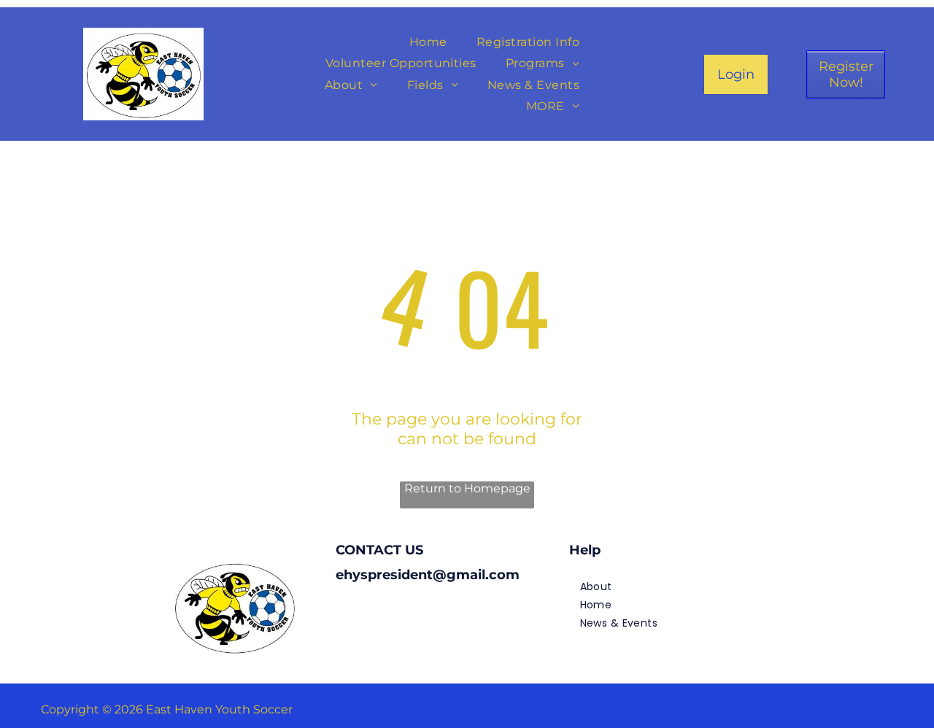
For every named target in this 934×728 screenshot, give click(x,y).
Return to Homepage (467, 488)
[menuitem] (428, 42)
